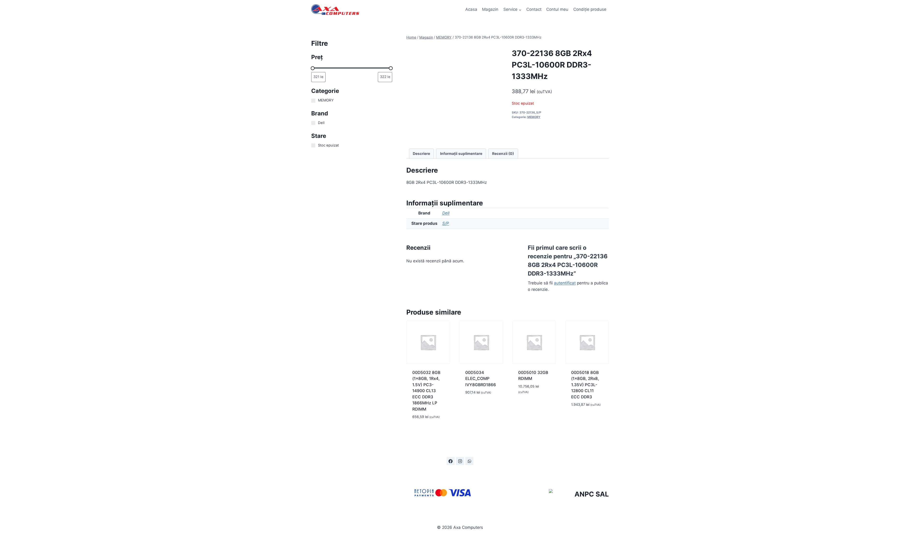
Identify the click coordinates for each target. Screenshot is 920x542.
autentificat (565, 283)
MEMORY (533, 117)
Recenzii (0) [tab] (503, 153)
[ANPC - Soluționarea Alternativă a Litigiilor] (579, 495)
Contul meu (557, 9)
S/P (445, 223)
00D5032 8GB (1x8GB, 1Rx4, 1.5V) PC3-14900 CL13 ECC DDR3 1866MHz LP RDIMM (426, 391)
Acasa (471, 9)
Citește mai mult (476, 403)
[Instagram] (460, 461)
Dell (445, 213)
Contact (533, 9)
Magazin (490, 9)
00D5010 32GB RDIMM (533, 375)
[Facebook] (451, 461)
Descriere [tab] (421, 153)
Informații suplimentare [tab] (461, 153)
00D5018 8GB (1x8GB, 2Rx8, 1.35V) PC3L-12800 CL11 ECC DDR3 (585, 384)
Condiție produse (589, 9)
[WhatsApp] (469, 461)
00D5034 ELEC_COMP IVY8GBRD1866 (480, 378)
